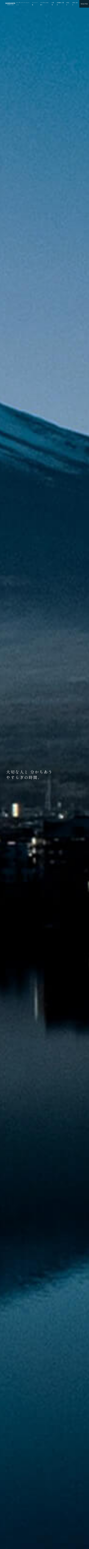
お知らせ (68, 4)
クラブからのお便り (44, 4)
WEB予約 (84, 4)
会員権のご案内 (60, 4)
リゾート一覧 (35, 4)
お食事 (53, 4)
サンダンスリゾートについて (22, 4)
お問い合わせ (75, 4)
